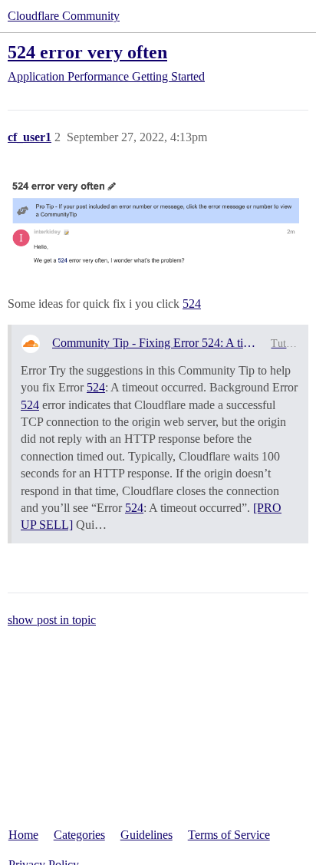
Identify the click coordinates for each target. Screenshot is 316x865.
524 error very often (87, 51)
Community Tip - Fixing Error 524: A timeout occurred (155, 342)
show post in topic (52, 619)
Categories (79, 834)
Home (23, 834)
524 (192, 303)
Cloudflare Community (64, 15)
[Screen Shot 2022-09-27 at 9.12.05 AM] (158, 225)
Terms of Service (229, 834)
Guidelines (146, 834)
